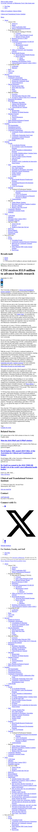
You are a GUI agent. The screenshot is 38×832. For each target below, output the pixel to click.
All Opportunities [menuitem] (13, 125)
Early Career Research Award (24, 578)
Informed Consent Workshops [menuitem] (20, 171)
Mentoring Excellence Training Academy (24, 747)
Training (6, 685)
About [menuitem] (6, 20)
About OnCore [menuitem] (16, 224)
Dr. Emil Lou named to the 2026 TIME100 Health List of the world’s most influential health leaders (19, 467)
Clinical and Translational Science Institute (13, 14)
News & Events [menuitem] (9, 235)
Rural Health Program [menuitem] (18, 53)
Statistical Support (13, 657)
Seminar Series (16, 718)
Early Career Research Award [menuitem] (24, 35)
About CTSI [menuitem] (11, 22)
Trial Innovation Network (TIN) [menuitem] (21, 96)
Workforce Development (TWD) (21, 605)
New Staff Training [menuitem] (17, 168)
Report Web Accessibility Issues (18, 561)
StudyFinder (11, 777)
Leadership (15, 610)
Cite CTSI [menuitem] (11, 71)
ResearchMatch (12, 774)
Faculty (10, 687)
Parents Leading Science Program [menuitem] (21, 156)
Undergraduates (16, 742)
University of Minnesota (18, 557)
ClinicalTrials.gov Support (19, 651)
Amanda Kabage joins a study (20, 779)
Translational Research (14, 672)
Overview (15, 637)
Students (10, 731)
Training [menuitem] (6, 141)
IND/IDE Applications (18, 649)
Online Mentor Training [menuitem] (19, 202)
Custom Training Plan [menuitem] (18, 166)
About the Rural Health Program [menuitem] (24, 55)
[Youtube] (5, 542)
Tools (6, 757)
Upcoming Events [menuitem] (17, 240)
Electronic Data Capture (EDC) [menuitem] (17, 219)
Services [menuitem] (6, 74)
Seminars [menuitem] (10, 212)
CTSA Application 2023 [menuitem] (19, 27)
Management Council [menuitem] (21, 45)
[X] (19, 282)
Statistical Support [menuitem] (13, 114)
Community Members (14, 752)
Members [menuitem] (22, 59)
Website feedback (6, 545)
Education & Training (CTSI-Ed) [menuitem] (21, 32)
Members (22, 603)
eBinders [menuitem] (10, 217)
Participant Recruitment (15, 642)
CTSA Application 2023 (19, 570)
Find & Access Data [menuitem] (18, 86)
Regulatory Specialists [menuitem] (18, 102)
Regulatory (11, 644)
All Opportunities (13, 669)
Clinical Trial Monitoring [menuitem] (19, 104)
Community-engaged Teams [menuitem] (16, 210)
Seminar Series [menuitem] (16, 174)
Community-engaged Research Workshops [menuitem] (24, 242)
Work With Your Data (18, 631)
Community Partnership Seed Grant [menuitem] (22, 135)
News (6, 259)
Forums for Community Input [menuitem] (20, 81)
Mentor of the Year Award (19, 751)
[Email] (19, 287)
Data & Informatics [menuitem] (13, 84)
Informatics (15, 583)
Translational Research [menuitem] (14, 128)
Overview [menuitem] (15, 94)
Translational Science (14, 670)
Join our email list (6, 489)
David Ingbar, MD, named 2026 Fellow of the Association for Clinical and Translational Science (18, 453)
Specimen (11, 652)
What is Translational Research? (21, 572)
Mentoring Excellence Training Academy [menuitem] (24, 204)
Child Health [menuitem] (12, 140)
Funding (6, 667)
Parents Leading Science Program (21, 700)
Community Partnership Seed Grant (22, 678)
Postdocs (10, 721)
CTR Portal (11, 759)
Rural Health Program (18, 596)
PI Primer (14, 703)
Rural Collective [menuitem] (20, 56)
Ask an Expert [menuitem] (16, 158)
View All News (5, 474)
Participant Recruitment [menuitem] (15, 99)
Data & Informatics (13, 628)
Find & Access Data (18, 629)
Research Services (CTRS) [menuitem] (19, 38)
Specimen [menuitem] (11, 109)
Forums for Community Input (20, 624)
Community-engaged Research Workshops (24, 821)
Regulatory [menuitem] (11, 100)
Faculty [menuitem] (10, 143)
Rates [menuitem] (9, 69)
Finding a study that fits (18, 792)
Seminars (10, 756)
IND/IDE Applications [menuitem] (18, 105)
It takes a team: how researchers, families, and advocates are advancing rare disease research (24, 801)
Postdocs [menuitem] (10, 178)
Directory (22, 592)
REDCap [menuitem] (11, 228)
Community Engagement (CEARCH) (23, 585)
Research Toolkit (13, 775)
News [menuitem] (10, 237)
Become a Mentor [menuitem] (17, 205)
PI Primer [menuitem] (14, 160)
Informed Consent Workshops (20, 715)
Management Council (21, 588)
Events (10, 818)
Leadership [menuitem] (15, 66)
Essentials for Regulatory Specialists (22, 713)
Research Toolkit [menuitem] (13, 232)
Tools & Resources (17, 626)
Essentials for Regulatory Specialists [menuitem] (22, 169)
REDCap (11, 772)
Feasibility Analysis (13, 764)
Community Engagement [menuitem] (15, 130)
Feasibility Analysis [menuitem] (13, 220)
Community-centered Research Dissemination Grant (21, 681)
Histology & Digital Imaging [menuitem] (20, 112)
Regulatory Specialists (18, 646)
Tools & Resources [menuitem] (17, 82)
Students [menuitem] (10, 187)
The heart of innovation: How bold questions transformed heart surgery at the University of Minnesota (24, 808)
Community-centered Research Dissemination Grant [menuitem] (21, 137)
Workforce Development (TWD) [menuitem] (21, 61)
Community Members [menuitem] (14, 209)
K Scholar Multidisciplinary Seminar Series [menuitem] (24, 153)
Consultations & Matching (19, 623)
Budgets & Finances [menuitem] (14, 76)
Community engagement (15, 621)
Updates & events (6, 427)
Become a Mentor (17, 749)
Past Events (15, 829)
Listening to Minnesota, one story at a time (24, 805)
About (6, 564)
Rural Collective (20, 600)
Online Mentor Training (19, 746)
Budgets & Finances (14, 619)
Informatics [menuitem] (15, 40)
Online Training (16, 716)
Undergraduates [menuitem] (16, 199)
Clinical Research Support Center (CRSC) (24, 606)
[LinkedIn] (19, 284)
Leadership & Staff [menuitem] (13, 64)
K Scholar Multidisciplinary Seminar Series (24, 697)
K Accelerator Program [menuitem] (18, 145)
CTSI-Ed (18, 577)
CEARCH (18, 587)
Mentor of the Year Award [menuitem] (19, 207)
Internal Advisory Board (22, 580)
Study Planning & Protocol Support (18, 664)
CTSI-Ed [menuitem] (18, 33)
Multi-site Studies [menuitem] (13, 92)
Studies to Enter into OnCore (20, 770)
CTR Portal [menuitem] (11, 215)
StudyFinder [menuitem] (11, 233)
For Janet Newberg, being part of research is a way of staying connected (24, 794)
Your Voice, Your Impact (19, 813)
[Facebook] (19, 280)
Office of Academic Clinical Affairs (11, 11)
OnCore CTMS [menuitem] (12, 222)
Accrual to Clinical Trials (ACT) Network (24, 641)
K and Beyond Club (18, 698)
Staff (9, 708)
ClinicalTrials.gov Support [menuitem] (19, 107)
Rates (9, 613)
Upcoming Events (17, 820)
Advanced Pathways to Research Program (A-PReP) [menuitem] (25, 196)
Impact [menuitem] (14, 25)
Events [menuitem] (10, 238)
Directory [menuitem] (22, 48)
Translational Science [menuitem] (14, 127)
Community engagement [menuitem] (15, 77)
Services (6, 618)
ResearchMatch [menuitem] (12, 230)
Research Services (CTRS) (19, 582)
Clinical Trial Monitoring (19, 647)
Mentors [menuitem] (10, 201)
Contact (10, 616)
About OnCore (16, 767)
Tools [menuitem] (6, 214)
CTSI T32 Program (17, 729)
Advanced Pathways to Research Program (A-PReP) (25, 740)
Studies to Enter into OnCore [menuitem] (20, 227)
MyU (6, 8)
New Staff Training (17, 711)
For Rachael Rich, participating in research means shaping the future (24, 797)
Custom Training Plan (18, 710)
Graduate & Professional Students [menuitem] (21, 189)
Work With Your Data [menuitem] (18, 87)
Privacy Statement (5, 561)
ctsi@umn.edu (5, 497)
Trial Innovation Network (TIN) (21, 639)
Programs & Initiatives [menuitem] (14, 30)
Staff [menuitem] (9, 164)
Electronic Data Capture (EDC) (17, 762)
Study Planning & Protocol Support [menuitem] (18, 120)
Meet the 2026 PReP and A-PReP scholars (16, 440)
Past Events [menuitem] (15, 250)
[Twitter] (20, 539)
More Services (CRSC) (15, 665)
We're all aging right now (19, 811)
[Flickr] (5, 541)
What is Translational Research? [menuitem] (21, 28)
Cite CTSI (11, 614)
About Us (15, 567)
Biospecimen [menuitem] (15, 110)
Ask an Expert (16, 701)
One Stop (7, 6)
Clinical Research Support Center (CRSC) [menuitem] (24, 63)
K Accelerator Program (18, 688)
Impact (14, 569)
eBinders (10, 761)
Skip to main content (7, 1)
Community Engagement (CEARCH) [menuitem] (23, 41)
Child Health (12, 683)
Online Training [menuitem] (16, 173)
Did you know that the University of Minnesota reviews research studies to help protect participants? (24, 785)
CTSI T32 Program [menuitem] (17, 186)
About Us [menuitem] (15, 23)
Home (6, 258)
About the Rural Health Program (24, 598)
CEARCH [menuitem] (18, 43)
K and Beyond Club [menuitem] (18, 155)
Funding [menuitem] (6, 123)
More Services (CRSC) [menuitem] (15, 122)
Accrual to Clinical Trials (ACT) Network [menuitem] (24, 97)
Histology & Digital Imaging (20, 656)
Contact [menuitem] (10, 73)
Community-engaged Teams (16, 754)
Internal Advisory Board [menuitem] (22, 36)
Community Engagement (15, 674)
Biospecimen (15, 654)
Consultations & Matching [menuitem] (19, 79)
